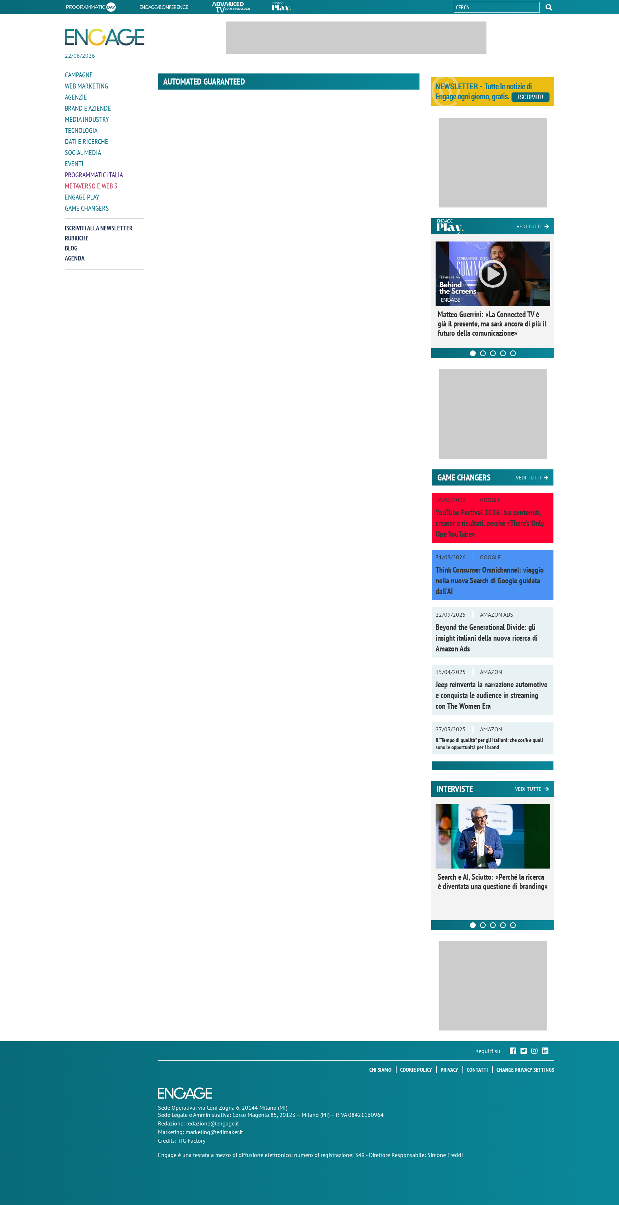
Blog (71, 248)
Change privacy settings (525, 1069)
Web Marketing (86, 86)
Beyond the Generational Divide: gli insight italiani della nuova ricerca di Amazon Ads (487, 638)
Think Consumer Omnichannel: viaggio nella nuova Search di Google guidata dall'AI (490, 580)
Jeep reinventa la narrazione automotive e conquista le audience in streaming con (491, 695)
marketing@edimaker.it (214, 1131)
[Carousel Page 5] (513, 353)
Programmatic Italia (94, 175)
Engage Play (82, 197)
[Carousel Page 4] (503, 353)
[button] (548, 7)
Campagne (79, 75)
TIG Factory (191, 1140)
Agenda (75, 258)
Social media (83, 152)
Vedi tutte (528, 789)
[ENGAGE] (104, 37)
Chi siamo (380, 1069)
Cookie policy (416, 1069)
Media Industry (87, 119)
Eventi (74, 163)
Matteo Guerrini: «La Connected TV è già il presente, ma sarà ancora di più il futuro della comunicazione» (492, 323)
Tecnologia (81, 130)
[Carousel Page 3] (493, 353)
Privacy (449, 1069)
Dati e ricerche (86, 141)
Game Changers (87, 208)
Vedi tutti (529, 226)
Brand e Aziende (88, 108)
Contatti (477, 1069)
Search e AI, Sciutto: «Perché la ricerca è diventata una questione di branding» (493, 881)
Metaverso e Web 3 (91, 186)
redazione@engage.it (212, 1123)
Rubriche (76, 238)
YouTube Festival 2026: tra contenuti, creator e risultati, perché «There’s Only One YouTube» (490, 523)
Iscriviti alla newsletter (99, 228)
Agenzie (76, 97)
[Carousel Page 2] (483, 353)
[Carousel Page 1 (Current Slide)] (473, 353)
